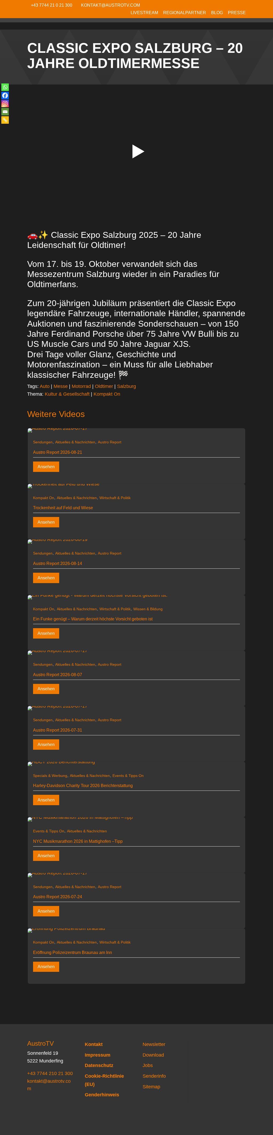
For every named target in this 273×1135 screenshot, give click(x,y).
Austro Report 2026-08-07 (57, 674)
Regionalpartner (184, 13)
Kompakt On (107, 394)
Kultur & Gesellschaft (67, 394)
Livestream (144, 13)
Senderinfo (154, 1076)
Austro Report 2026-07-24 (57, 897)
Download (153, 1055)
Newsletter (154, 1044)
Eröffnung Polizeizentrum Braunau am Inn (72, 952)
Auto (45, 386)
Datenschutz (99, 1065)
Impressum (97, 1055)
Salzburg (126, 386)
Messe (61, 386)
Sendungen (43, 442)
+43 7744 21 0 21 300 (51, 5)
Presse (237, 13)
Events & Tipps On (128, 775)
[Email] (5, 111)
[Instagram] (5, 103)
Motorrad (81, 386)
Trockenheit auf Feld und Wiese (63, 508)
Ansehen (46, 466)
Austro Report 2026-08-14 (57, 563)
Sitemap (151, 1086)
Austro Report (109, 442)
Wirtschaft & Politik (115, 498)
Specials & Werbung (50, 775)
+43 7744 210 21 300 (50, 1073)
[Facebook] (5, 95)
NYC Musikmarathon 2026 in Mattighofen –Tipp (78, 841)
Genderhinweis (102, 1094)
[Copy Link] (5, 120)
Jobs (148, 1065)
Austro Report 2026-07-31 (57, 730)
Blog (217, 13)
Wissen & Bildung (148, 609)
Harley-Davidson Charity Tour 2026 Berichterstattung (83, 785)
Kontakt (94, 1044)
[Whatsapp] (5, 87)
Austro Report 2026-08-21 (57, 452)
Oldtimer (104, 386)
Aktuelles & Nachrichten (75, 442)
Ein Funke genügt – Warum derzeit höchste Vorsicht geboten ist (92, 619)
